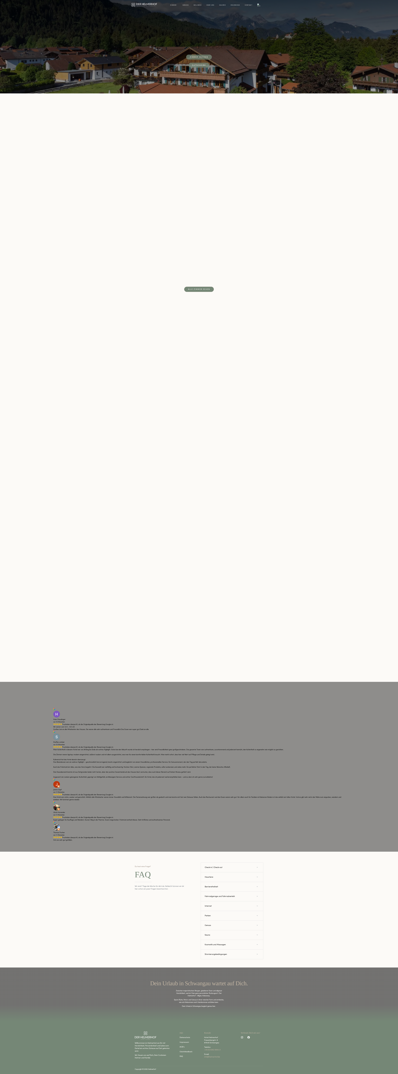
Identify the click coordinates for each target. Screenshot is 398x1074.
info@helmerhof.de (212, 1057)
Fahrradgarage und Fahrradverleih (220, 896)
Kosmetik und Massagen (215, 945)
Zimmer (173, 5)
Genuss (186, 5)
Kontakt (248, 5)
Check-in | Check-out (213, 867)
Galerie (222, 5)
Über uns (210, 5)
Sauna (207, 935)
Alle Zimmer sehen (199, 289)
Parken (208, 916)
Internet (208, 906)
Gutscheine (199, 65)
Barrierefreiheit (211, 887)
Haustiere (209, 877)
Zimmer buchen (199, 57)
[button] (232, 867)
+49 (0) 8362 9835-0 (212, 1050)
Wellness (197, 5)
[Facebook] (248, 1037)
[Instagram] (242, 1037)
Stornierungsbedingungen (216, 954)
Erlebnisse (235, 5)
